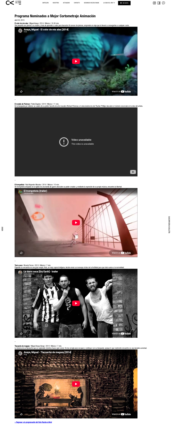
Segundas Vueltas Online (91, 3)
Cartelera (45, 3)
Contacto (77, 3)
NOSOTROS (56, 3)
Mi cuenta (125, 3)
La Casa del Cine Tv (109, 3)
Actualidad (66, 3)
